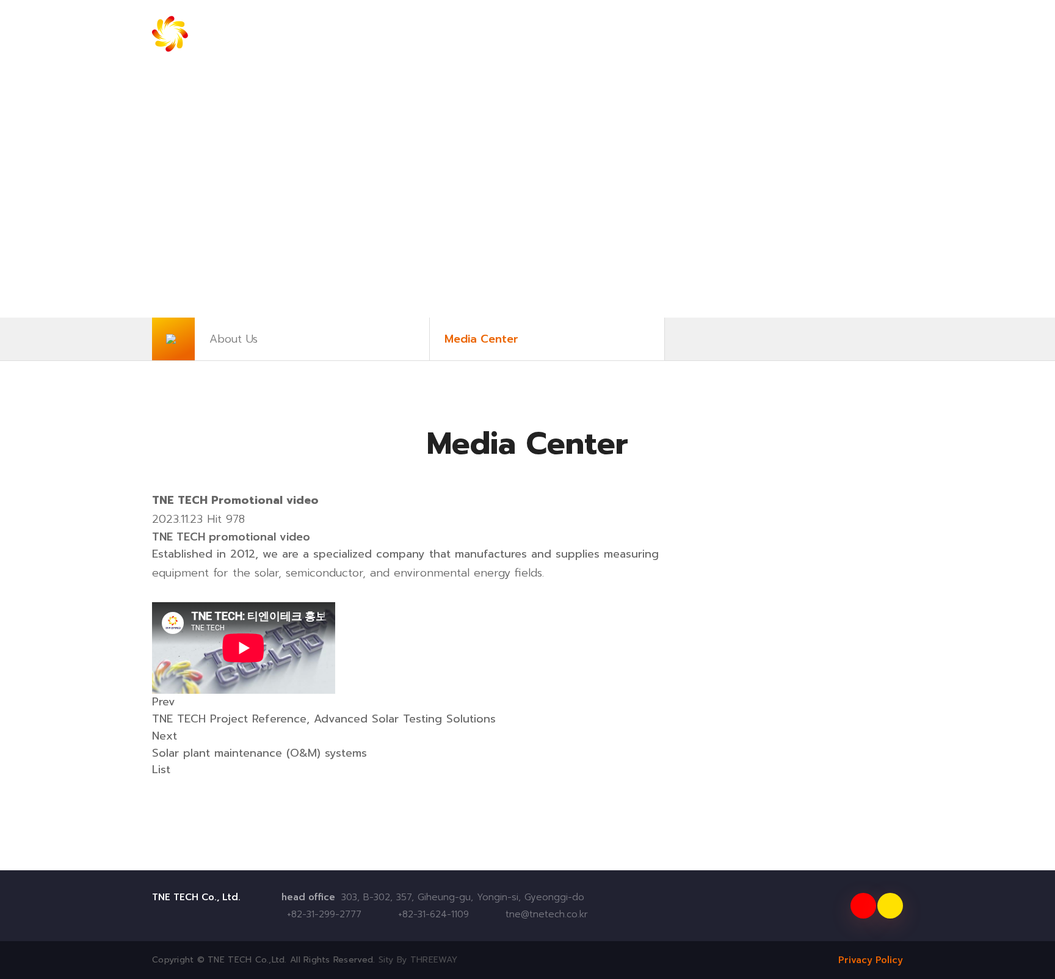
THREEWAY (433, 959)
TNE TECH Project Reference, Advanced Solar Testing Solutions (324, 718)
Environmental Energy (584, 33)
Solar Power (445, 33)
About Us (233, 339)
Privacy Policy (870, 960)
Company (339, 33)
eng (818, 33)
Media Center (481, 339)
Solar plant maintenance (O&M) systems (259, 753)
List (161, 769)
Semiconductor (731, 33)
